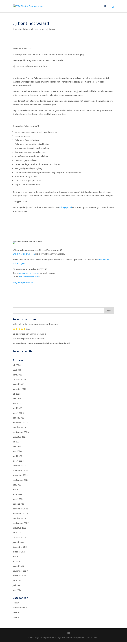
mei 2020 (17, 590)
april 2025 (17, 408)
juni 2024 (17, 447)
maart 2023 (18, 499)
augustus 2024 (20, 437)
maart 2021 (18, 561)
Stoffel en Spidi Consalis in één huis (29, 339)
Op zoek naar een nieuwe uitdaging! (29, 334)
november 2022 (20, 513)
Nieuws (51, 29)
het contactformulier (29, 277)
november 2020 (20, 571)
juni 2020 (17, 585)
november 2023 (20, 475)
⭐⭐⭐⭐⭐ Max (21, 329)
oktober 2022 (19, 518)
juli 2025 (17, 394)
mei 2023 (17, 490)
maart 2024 (18, 461)
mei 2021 (17, 557)
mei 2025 (17, 403)
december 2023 (20, 470)
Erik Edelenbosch (25, 29)
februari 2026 (19, 379)
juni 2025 (17, 399)
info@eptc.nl (65, 207)
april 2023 (17, 494)
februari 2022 (19, 537)
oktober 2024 (19, 427)
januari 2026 (18, 384)
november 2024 (20, 423)
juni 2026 (17, 370)
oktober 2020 (19, 576)
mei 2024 (17, 451)
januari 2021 (18, 566)
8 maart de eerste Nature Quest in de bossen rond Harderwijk (41, 343)
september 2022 (21, 523)
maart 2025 (18, 413)
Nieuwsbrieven (20, 608)
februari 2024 (19, 466)
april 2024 (17, 456)
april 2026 (17, 375)
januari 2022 (18, 542)
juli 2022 (17, 533)
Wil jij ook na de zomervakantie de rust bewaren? (36, 324)
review (16, 612)
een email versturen (28, 273)
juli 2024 (17, 442)
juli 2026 (17, 365)
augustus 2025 (19, 389)
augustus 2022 (19, 528)
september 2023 (20, 480)
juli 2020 (17, 580)
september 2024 (21, 432)
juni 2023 (17, 485)
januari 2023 (18, 504)
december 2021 (20, 547)
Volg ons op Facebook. (23, 282)
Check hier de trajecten (24, 254)
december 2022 (20, 509)
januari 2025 (18, 418)
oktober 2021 (19, 552)
